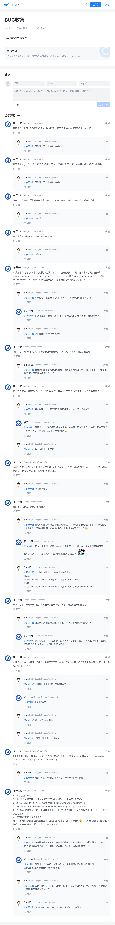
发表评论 (103, 104)
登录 (107, 4)
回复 (18, 133)
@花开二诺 (29, 842)
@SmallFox (23, 55)
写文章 (95, 4)
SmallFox (9, 28)
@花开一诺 (29, 146)
